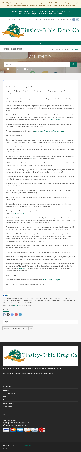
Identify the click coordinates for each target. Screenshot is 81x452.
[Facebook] (73, 19)
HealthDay (16, 305)
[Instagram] (77, 19)
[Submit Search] (73, 64)
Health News (14, 69)
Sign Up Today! (60, 19)
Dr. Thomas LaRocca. (53, 120)
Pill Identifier (26, 19)
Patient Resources (61, 49)
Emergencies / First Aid (19, 328)
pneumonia (22, 268)
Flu (31, 328)
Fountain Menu (7, 387)
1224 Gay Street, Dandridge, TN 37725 (24, 11)
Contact (5, 396)
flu (32, 158)
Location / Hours (48, 19)
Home (51, 49)
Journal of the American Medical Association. (49, 131)
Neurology (7, 328)
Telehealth (6, 390)
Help (18, 19)
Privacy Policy (7, 406)
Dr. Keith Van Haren (17, 213)
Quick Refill (37, 19)
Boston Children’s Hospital (51, 280)
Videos (29, 69)
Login (69, 19)
